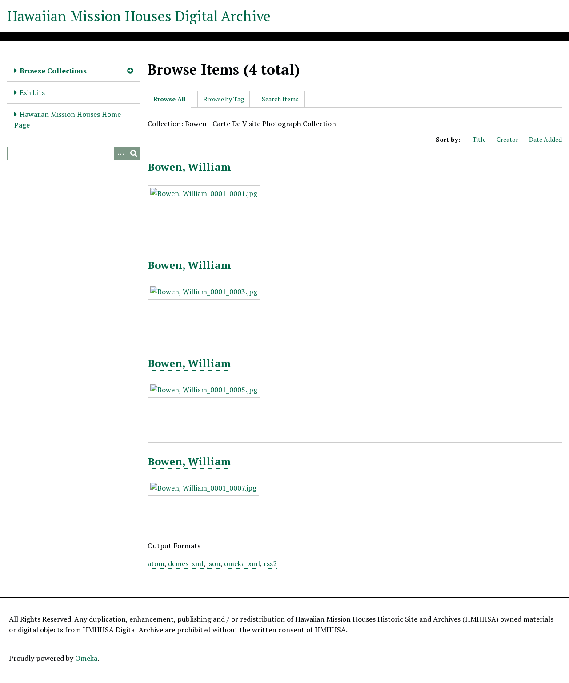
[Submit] (133, 153)
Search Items (280, 99)
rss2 (270, 563)
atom (156, 563)
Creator (507, 139)
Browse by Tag (223, 99)
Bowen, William (189, 167)
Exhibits (32, 92)
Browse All (169, 99)
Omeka (86, 658)
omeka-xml (242, 563)
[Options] (120, 153)
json (213, 563)
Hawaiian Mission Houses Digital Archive (139, 16)
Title (479, 139)
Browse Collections (53, 71)
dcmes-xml (186, 563)
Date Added (545, 139)
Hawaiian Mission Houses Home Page (67, 119)
